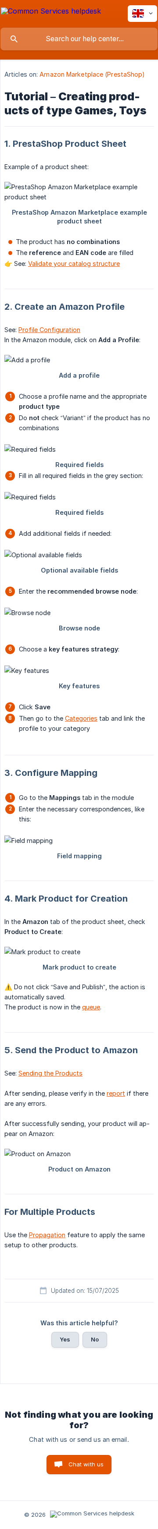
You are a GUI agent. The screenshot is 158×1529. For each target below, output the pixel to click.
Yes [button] (65, 1339)
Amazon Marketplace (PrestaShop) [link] (92, 74)
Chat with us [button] (86, 1464)
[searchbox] (79, 39)
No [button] (95, 1339)
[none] (51, 12)
